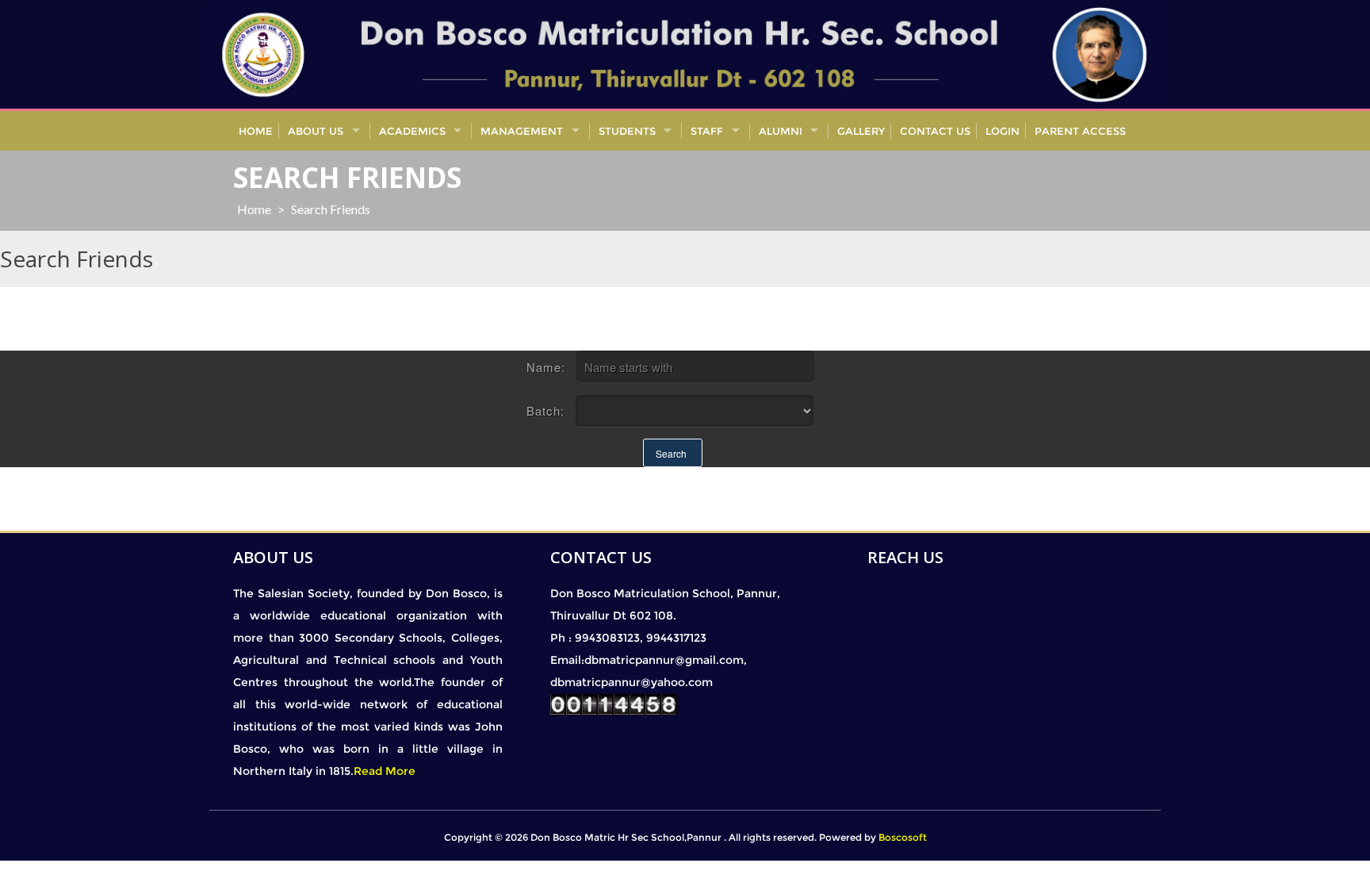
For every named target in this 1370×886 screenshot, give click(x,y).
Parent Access (1080, 131)
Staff (707, 131)
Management (521, 131)
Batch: (545, 410)
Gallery (861, 131)
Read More (384, 771)
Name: (545, 367)
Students (627, 131)
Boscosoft (902, 837)
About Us (315, 131)
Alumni (780, 131)
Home (256, 131)
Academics (412, 131)
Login (1002, 131)
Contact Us (935, 131)
